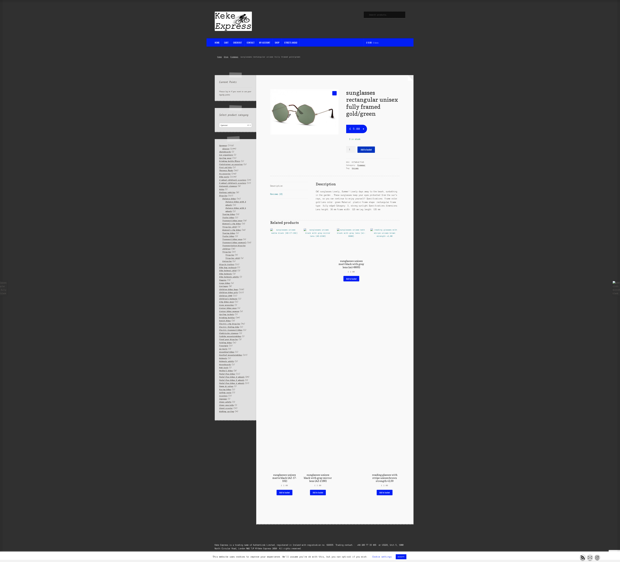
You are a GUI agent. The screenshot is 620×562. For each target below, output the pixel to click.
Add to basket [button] (284, 492)
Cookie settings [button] (382, 557)
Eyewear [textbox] (234, 125)
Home (217, 42)
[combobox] (235, 125)
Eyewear (234, 57)
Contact (251, 42)
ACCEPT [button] (401, 557)
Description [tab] (276, 186)
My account (264, 42)
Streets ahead (290, 42)
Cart (226, 42)
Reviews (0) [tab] (276, 194)
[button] (334, 93)
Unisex (355, 168)
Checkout (237, 42)
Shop (277, 42)
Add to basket (366, 149)
